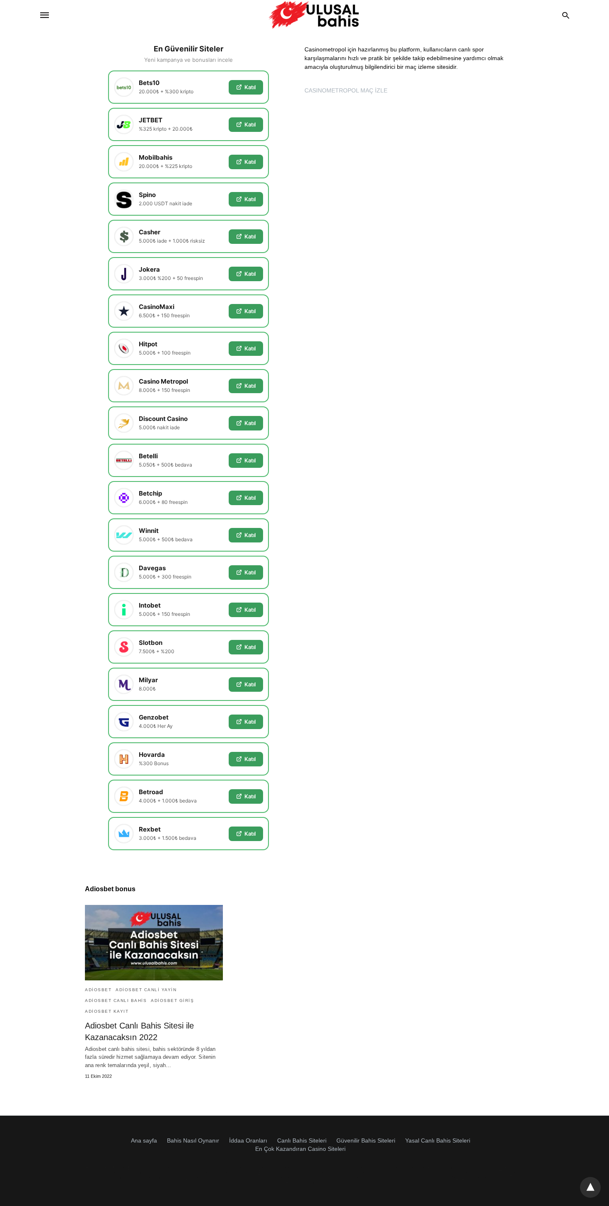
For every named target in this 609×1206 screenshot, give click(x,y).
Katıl (250, 87)
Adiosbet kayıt (106, 1011)
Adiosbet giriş (172, 1000)
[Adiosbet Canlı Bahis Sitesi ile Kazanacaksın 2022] (154, 942)
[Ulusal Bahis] (313, 15)
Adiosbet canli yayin (146, 989)
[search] (565, 15)
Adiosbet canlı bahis (116, 1000)
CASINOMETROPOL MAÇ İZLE (345, 90)
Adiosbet (98, 989)
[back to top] (590, 1187)
